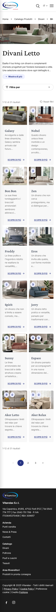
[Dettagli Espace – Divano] (41, 361)
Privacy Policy (11, 588)
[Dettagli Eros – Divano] (41, 253)
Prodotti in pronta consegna (16, 574)
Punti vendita (9, 526)
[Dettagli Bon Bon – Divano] (14, 196)
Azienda (6, 522)
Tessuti (6, 563)
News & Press (9, 531)
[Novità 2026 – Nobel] (32, 110)
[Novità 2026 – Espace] (38, 337)
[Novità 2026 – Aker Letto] (12, 394)
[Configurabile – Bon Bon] (6, 170)
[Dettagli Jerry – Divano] (41, 306)
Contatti (6, 537)
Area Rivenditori (11, 570)
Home (5, 19)
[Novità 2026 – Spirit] (6, 284)
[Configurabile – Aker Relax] (32, 394)
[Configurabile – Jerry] (32, 284)
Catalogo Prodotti (23, 19)
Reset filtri (48, 101)
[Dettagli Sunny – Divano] (14, 361)
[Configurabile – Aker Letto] (6, 394)
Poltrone (6, 553)
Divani (41, 19)
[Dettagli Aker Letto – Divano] (14, 416)
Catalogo (7, 543)
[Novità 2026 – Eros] (32, 231)
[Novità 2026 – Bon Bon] (12, 170)
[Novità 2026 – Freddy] (6, 231)
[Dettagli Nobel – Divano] (41, 135)
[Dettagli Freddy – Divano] (14, 253)
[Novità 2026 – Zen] (32, 170)
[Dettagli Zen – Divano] (41, 196)
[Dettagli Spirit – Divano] (14, 306)
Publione (23, 592)
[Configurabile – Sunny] (6, 337)
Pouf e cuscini (9, 558)
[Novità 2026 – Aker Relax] (38, 394)
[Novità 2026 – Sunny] (12, 337)
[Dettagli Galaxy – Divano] (14, 135)
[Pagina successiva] (43, 463)
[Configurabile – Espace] (32, 337)
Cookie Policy (27, 588)
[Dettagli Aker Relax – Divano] (41, 416)
